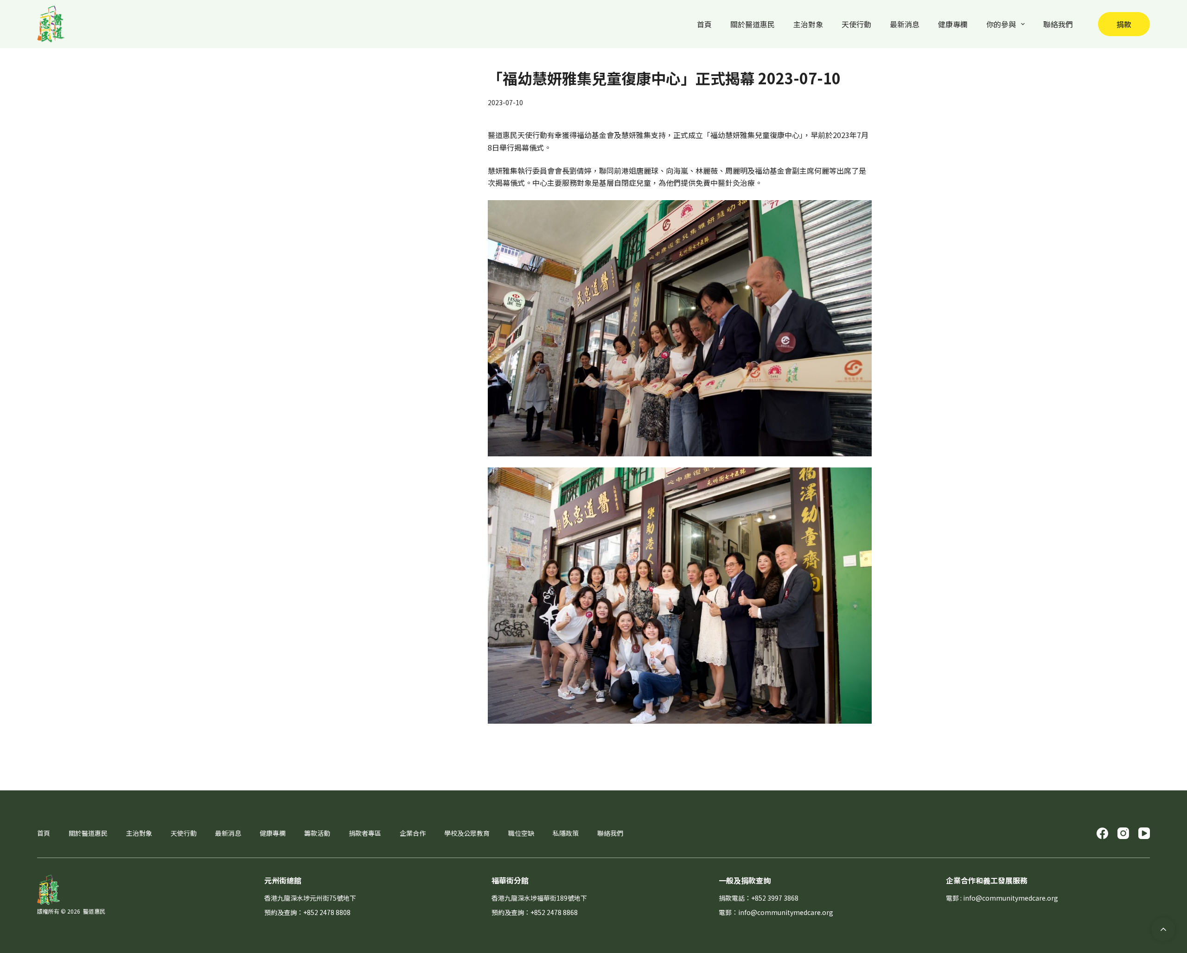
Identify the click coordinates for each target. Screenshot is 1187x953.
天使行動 (856, 24)
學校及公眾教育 (467, 833)
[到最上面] (1163, 929)
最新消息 (904, 24)
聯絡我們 (1058, 24)
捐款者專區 (365, 833)
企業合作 (413, 833)
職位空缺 (521, 833)
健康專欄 (953, 24)
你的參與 (1001, 24)
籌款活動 (317, 833)
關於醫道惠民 (752, 24)
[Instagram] (1123, 833)
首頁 (704, 24)
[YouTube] (1144, 833)
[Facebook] (1102, 833)
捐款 (1124, 24)
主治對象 (808, 24)
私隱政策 (566, 833)
